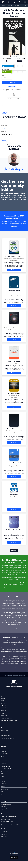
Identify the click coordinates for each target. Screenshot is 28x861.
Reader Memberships (6, 804)
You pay (4, 75)
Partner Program (5, 779)
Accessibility (4, 783)
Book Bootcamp (5, 731)
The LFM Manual (5, 770)
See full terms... (14, 226)
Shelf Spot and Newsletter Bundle (9, 720)
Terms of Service (5, 831)
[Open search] (8, 2)
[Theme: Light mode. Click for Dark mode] (14, 2)
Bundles (10, 5)
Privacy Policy (4, 834)
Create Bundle (4, 753)
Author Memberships (6, 749)
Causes (3, 781)
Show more (14, 550)
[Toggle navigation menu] (26, 106)
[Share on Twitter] (2, 128)
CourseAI (3, 713)
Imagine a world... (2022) (7, 821)
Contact (3, 793)
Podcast (3, 703)
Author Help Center (5, 764)
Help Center (4, 809)
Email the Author (7, 134)
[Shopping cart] (19, 2)
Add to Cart (12, 82)
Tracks (24, 5)
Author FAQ (3, 763)
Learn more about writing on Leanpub (14, 588)
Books (3, 5)
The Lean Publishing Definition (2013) (9, 823)
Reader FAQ (4, 808)
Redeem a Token (5, 707)
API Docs (3, 773)
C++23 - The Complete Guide (14, 530)
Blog (2, 791)
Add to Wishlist (12, 86)
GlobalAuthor (4, 715)
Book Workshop (4, 730)
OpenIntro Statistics (14, 290)
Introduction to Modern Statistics (14, 463)
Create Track (4, 756)
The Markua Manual (5, 771)
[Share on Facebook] (4, 128)
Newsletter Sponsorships (7, 718)
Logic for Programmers (14, 361)
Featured (3, 695)
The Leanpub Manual (6, 768)
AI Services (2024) (5, 819)
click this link (4, 199)
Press (2, 794)
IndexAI (3, 717)
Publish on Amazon (5, 722)
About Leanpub (4, 789)
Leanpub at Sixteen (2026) (7, 817)
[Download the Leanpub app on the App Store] (14, 857)
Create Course (4, 755)
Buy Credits (4, 806)
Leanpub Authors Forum (6, 766)
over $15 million (21, 582)
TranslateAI (3, 723)
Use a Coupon (4, 705)
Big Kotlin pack (14, 494)
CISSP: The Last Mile (14, 393)
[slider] (11, 71)
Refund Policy (4, 836)
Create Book (4, 751)
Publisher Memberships (6, 740)
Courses (17, 5)
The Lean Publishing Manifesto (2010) (10, 824)
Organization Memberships (7, 738)
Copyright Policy (5, 832)
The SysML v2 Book (14, 326)
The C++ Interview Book (14, 429)
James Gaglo (15, 56)
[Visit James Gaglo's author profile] (14, 159)
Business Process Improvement (14, 256)
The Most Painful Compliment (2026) (9, 816)
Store (11, 673)
